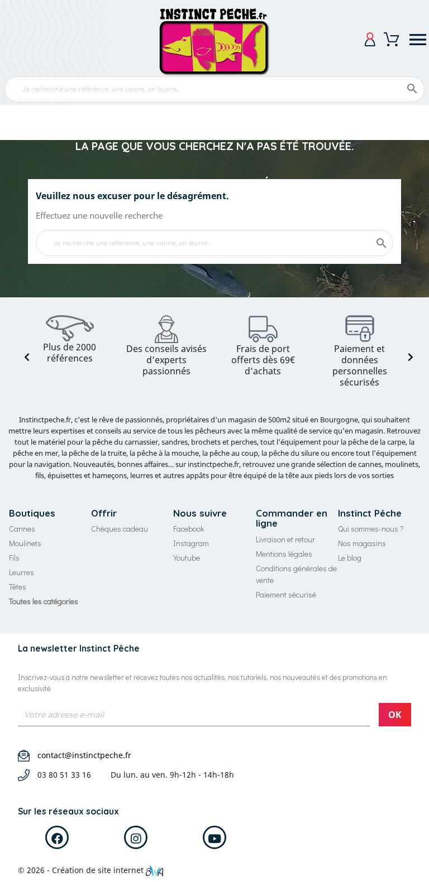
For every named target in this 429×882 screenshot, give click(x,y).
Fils (14, 557)
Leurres (21, 572)
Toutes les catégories (43, 601)
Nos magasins (362, 543)
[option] (69, 339)
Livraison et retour (285, 539)
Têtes (17, 586)
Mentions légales (284, 553)
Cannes (22, 528)
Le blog (349, 557)
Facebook (188, 528)
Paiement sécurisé (286, 594)
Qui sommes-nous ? (371, 528)
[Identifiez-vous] (370, 39)
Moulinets (25, 543)
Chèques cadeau (119, 528)
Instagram (191, 543)
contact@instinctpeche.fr (84, 755)
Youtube (186, 557)
